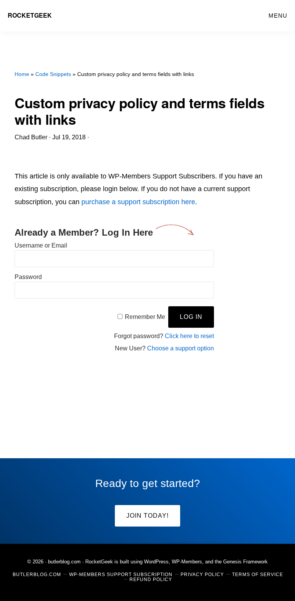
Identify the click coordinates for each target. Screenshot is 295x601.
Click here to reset (189, 336)
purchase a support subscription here (138, 202)
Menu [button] (277, 15)
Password (28, 277)
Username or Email (41, 245)
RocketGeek (30, 15)
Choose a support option (180, 348)
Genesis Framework (245, 562)
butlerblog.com (64, 562)
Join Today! (147, 515)
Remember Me (145, 317)
